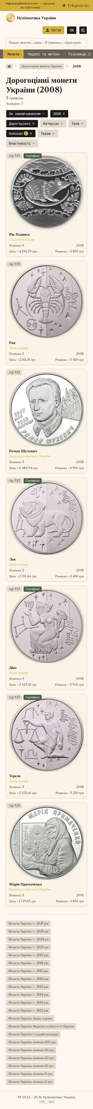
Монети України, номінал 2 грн (30, 1082)
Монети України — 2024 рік (28, 939)
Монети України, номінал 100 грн (32, 1042)
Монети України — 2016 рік (28, 979)
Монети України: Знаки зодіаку (30, 1018)
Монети (13, 54)
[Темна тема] (83, 30)
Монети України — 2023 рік (28, 947)
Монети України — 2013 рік (28, 1002)
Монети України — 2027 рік (28, 923)
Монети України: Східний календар (33, 1034)
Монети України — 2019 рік (28, 955)
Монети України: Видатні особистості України (41, 1026)
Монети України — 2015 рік (28, 987)
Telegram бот (78, 5)
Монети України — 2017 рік (28, 971)
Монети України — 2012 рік (28, 1010)
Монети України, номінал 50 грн (31, 1050)
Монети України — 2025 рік (28, 931)
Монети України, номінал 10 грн (31, 1066)
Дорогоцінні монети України (41, 66)
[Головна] (9, 66)
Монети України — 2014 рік (28, 994)
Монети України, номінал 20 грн (31, 1058)
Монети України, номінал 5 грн (30, 1074)
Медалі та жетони (44, 54)
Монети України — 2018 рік (28, 963)
